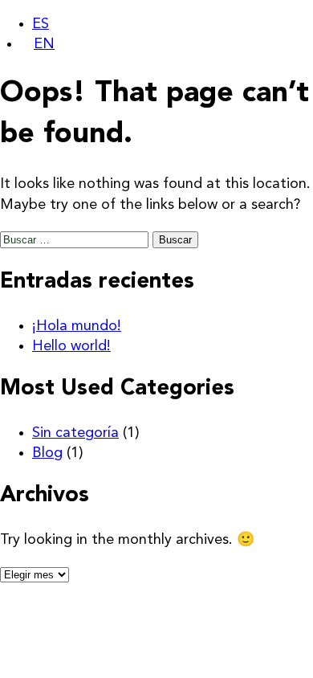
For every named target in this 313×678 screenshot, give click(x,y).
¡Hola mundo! (76, 326)
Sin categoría (75, 433)
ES (40, 24)
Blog (47, 453)
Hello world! (71, 346)
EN (44, 44)
